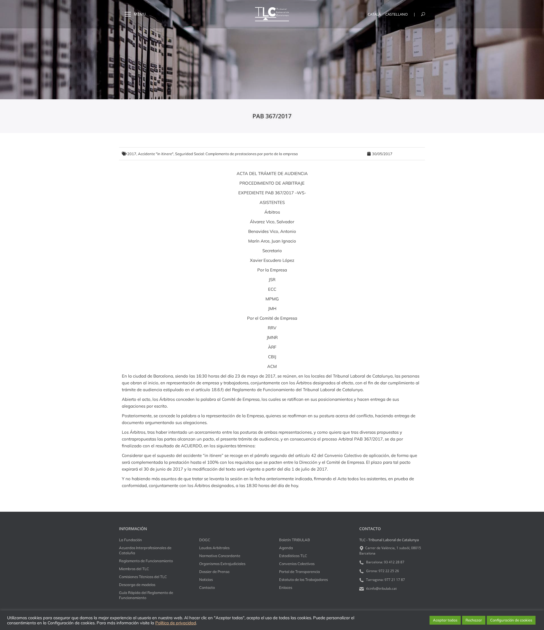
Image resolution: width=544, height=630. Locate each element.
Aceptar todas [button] (445, 620)
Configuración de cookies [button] (511, 620)
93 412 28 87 (394, 562)
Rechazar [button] (474, 620)
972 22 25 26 (389, 570)
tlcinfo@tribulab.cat (381, 588)
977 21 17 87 (394, 579)
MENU (140, 14)
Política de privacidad (175, 622)
